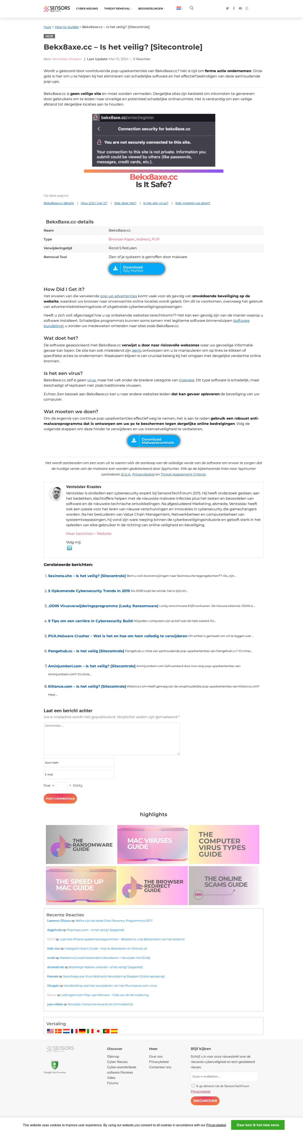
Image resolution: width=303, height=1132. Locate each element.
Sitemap (113, 1056)
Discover (114, 1049)
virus (91, 380)
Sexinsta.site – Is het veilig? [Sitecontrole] (87, 576)
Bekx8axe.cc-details (59, 203)
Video (111, 1077)
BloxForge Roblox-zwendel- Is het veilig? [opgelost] (106, 967)
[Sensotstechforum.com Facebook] (234, 8)
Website (104, 533)
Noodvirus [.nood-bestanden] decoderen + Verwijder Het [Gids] (105, 957)
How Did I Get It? (94, 203)
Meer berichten (80, 533)
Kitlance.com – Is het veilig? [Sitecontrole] (87, 686)
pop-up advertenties (118, 296)
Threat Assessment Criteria (183, 474)
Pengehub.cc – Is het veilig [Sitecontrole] (86, 651)
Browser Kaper (122, 239)
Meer (153, 1049)
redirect (143, 239)
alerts (137, 350)
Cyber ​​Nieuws (87, 8)
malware (186, 380)
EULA (126, 474)
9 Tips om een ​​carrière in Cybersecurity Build (90, 621)
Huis (47, 27)
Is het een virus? (155, 203)
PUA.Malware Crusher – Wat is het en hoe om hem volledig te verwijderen (117, 636)
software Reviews (120, 1072)
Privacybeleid (143, 474)
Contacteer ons (160, 1067)
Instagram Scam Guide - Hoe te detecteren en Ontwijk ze (106, 948)
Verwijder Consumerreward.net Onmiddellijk (100, 1004)
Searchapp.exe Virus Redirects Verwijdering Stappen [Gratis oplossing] (114, 976)
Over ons (156, 1056)
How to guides (67, 27)
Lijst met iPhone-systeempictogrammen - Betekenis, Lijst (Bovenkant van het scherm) (122, 939)
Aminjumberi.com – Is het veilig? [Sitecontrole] (92, 666)
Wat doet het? (125, 203)
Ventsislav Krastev (67, 59)
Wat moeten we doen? (192, 203)
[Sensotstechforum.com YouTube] (240, 8)
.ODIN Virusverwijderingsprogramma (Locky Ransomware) (103, 606)
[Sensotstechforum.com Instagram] (246, 8)
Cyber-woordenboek (121, 1067)
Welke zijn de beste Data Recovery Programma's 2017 (114, 920)
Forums (112, 1082)
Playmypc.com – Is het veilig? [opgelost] (95, 930)
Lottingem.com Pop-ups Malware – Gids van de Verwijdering (105, 995)
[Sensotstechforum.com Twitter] (227, 8)
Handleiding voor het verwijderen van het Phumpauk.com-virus (110, 985)
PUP (155, 239)
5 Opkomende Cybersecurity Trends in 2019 (89, 591)
